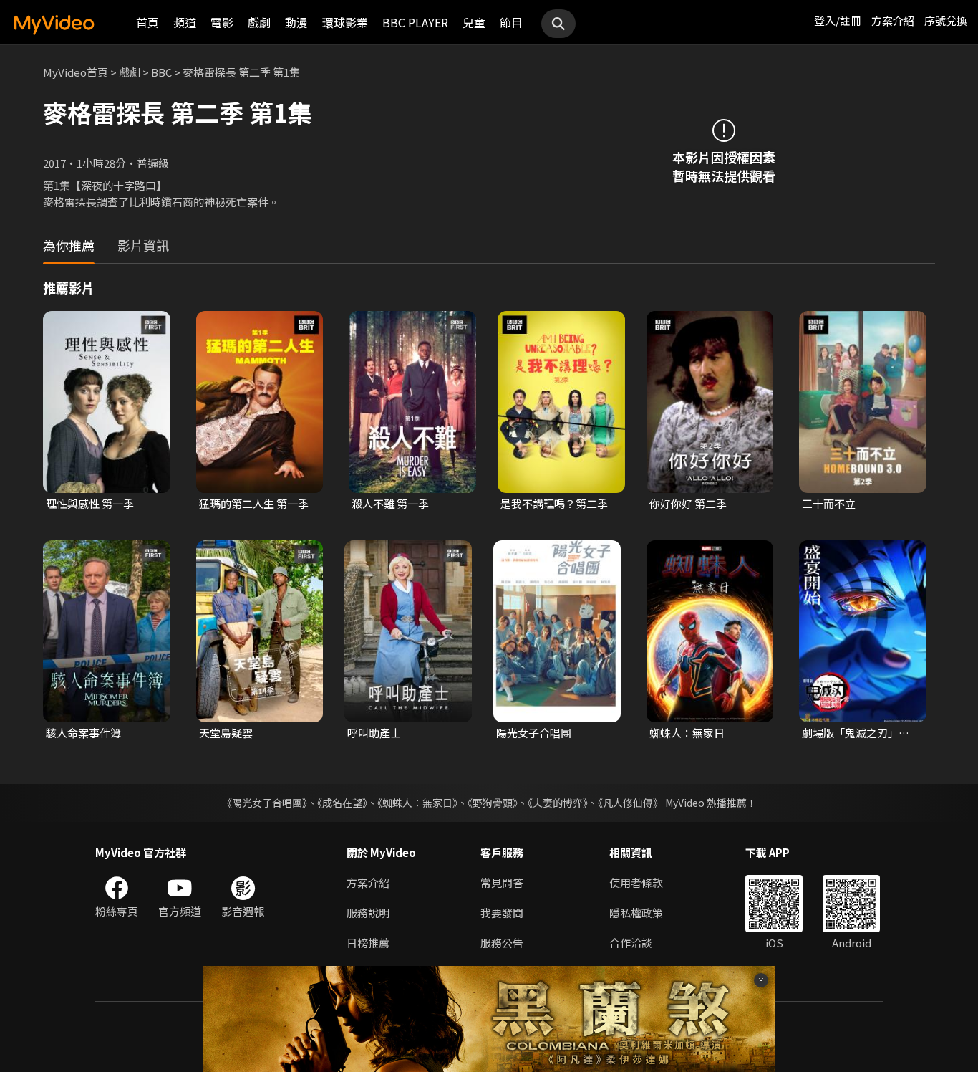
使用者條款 (636, 882)
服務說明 (368, 912)
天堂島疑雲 (226, 732)
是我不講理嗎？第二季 (554, 503)
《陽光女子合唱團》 (264, 802)
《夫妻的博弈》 (558, 802)
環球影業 (345, 22)
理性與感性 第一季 (90, 503)
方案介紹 (892, 20)
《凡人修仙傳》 (630, 802)
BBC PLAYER (415, 22)
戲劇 (259, 22)
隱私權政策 (636, 912)
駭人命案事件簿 (83, 732)
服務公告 (501, 942)
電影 (221, 22)
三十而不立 (829, 503)
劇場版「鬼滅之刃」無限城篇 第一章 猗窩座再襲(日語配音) (858, 733)
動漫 (296, 22)
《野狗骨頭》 (493, 802)
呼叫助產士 (374, 732)
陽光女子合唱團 (533, 732)
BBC (161, 72)
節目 (511, 22)
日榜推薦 (368, 942)
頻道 (184, 22)
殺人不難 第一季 (390, 503)
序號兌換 (945, 20)
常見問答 (501, 882)
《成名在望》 (342, 802)
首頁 (147, 22)
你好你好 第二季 (688, 503)
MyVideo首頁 (75, 72)
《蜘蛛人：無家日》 (417, 802)
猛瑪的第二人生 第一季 (254, 503)
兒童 (474, 22)
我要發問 (501, 912)
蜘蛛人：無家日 (687, 732)
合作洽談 (630, 942)
